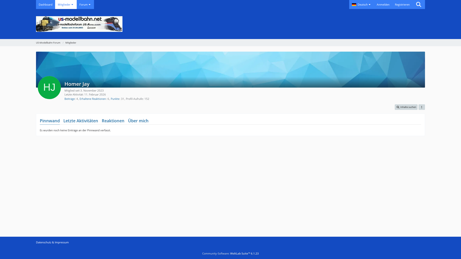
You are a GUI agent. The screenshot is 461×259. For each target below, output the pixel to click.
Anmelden (383, 4)
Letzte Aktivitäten (80, 121)
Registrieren (402, 4)
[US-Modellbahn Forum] (230, 24)
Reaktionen (113, 121)
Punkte (115, 99)
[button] (361, 4)
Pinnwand (50, 121)
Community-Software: (230, 253)
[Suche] (418, 4)
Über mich (138, 121)
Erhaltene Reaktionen (93, 99)
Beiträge (69, 99)
